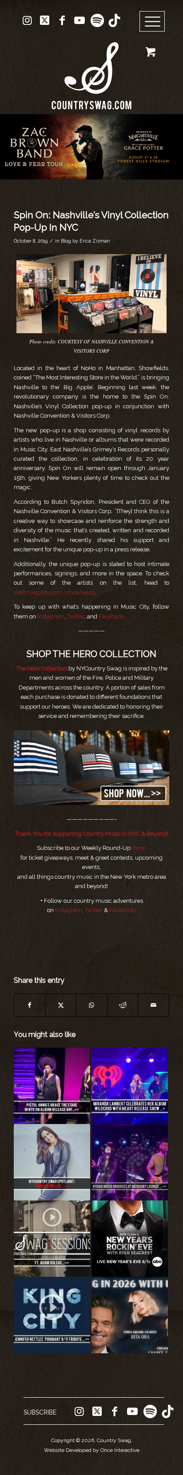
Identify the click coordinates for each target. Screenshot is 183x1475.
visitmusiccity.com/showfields (54, 592)
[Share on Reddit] (122, 1005)
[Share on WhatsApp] (91, 1005)
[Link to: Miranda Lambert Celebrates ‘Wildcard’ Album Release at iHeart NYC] (130, 1086)
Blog (66, 240)
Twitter (75, 616)
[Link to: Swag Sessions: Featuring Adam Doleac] (52, 1238)
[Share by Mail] (153, 1005)
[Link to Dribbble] (114, 20)
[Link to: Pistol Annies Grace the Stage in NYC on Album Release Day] (52, 1086)
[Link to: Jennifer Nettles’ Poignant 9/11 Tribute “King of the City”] (52, 1315)
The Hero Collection (41, 668)
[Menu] (152, 22)
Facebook (111, 616)
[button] (91, 146)
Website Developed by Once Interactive (91, 1450)
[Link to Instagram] (27, 20)
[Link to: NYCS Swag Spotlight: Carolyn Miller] (52, 1162)
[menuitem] (155, 22)
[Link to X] (45, 20)
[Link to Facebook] (62, 20)
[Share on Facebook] (29, 1005)
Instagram (50, 616)
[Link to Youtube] (79, 20)
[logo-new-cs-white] (91, 69)
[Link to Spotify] (97, 20)
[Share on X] (61, 1005)
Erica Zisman (95, 240)
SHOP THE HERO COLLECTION (91, 654)
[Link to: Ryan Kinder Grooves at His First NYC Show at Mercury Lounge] (130, 1162)
